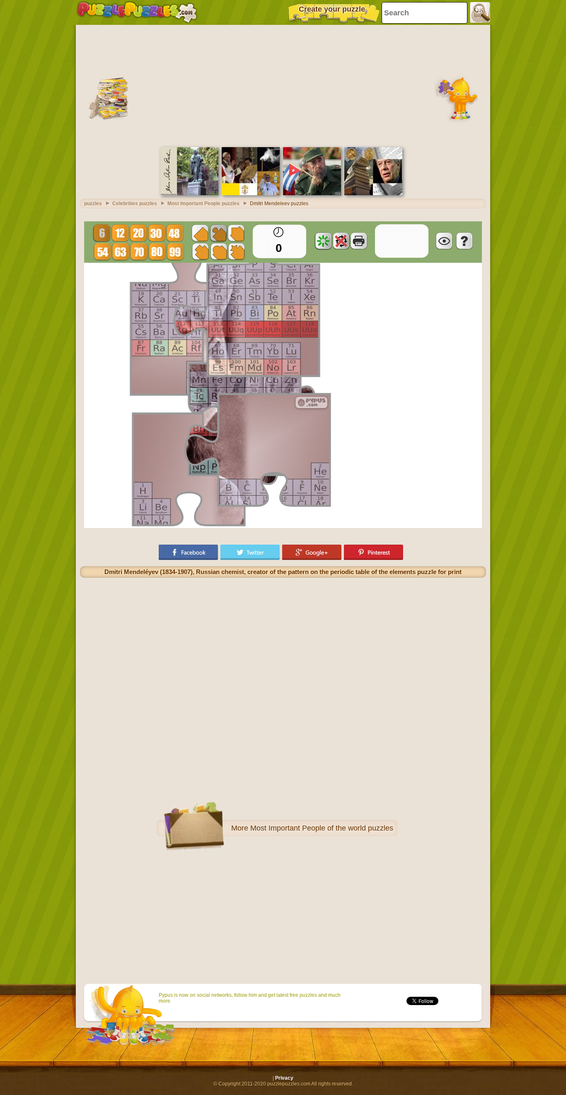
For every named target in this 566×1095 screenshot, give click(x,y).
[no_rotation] (341, 241)
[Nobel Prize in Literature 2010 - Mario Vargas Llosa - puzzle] (373, 193)
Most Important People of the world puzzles (321, 828)
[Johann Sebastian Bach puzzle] (189, 193)
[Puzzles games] (137, 12)
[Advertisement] (283, 85)
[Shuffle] (323, 241)
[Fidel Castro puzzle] (312, 193)
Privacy (284, 1078)
